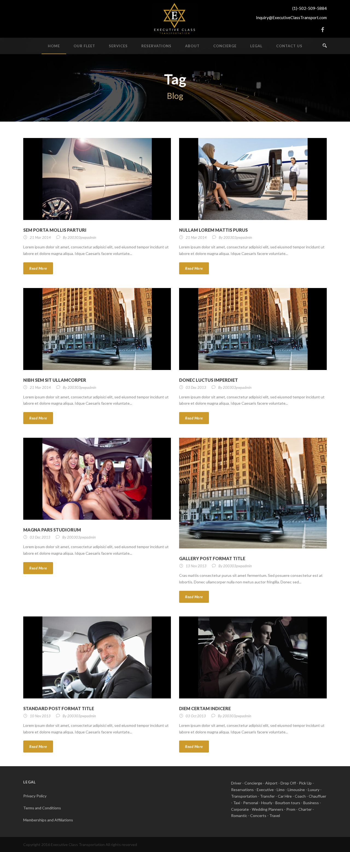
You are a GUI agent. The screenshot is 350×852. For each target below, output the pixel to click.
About (192, 46)
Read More (38, 268)
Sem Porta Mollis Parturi (54, 230)
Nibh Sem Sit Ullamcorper (54, 380)
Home (54, 46)
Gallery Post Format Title (212, 558)
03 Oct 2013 (196, 716)
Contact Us (289, 46)
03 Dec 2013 (196, 387)
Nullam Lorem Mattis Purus (213, 230)
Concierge (225, 46)
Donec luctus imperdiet (208, 380)
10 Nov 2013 (40, 716)
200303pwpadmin (82, 237)
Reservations (156, 46)
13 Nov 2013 (196, 566)
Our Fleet (84, 46)
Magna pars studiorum (52, 529)
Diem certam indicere (205, 708)
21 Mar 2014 (40, 237)
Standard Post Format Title (58, 708)
